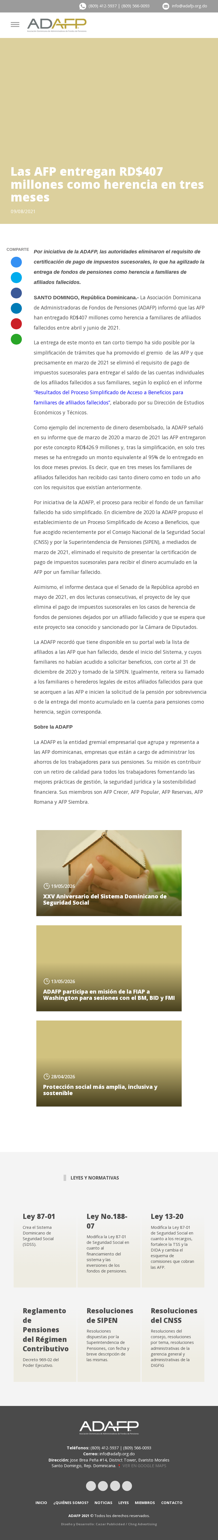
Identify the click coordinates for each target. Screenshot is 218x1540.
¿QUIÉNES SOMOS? (71, 1502)
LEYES (123, 1502)
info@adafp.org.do (189, 6)
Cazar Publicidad (110, 1524)
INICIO (41, 1502)
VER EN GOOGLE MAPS (143, 1465)
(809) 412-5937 (103, 6)
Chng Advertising (142, 1524)
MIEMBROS (145, 1502)
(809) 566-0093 (135, 6)
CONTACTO (172, 1502)
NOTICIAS (103, 1502)
